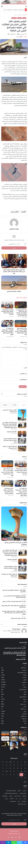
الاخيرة (24, 677)
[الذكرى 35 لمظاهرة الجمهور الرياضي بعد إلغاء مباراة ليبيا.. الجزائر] (22, 441)
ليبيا (25, 723)
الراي (24, 687)
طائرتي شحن (14, 212)
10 (17, 768)
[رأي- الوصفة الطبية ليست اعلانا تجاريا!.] (5, 743)
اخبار (15, 14)
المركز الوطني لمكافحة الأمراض (11, 793)
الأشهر (23, 405)
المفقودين (24, 795)
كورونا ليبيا (24, 801)
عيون (25, 711)
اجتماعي (24, 670)
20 (6, 771)
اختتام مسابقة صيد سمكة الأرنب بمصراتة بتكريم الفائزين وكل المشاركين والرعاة (8, 491)
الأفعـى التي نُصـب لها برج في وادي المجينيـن (10, 411)
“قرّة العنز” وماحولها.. (12, 432)
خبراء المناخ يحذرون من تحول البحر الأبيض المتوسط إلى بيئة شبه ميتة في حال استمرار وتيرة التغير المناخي (21, 313)
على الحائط (23, 708)
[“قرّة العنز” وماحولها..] (22, 434)
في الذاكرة (23, 716)
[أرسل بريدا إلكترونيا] (17, 34)
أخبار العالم (23, 667)
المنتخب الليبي (17, 795)
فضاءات (24, 713)
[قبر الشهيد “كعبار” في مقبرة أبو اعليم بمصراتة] (22, 448)
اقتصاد (24, 675)
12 (10, 768)
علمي (24, 706)
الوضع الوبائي (4, 795)
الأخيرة (14, 405)
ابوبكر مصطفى (21, 34)
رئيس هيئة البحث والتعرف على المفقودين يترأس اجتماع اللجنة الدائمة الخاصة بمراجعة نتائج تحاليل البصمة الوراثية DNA (9, 425)
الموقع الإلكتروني (23, 379)
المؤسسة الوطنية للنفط (11, 790)
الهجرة (10, 795)
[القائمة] (2, 6)
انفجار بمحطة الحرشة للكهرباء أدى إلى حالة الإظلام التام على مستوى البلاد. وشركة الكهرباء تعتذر (21, 331)
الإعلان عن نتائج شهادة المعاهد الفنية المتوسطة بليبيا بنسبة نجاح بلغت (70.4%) (7, 312)
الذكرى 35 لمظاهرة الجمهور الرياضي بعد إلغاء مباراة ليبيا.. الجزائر (10, 440)
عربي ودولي (23, 704)
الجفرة (23, 212)
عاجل (24, 701)
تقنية (25, 692)
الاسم (25, 367)
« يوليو (25, 781)
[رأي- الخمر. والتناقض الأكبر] (14, 745)
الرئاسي (24, 790)
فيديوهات (24, 718)
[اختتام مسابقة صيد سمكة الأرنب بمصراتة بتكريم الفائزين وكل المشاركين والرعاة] (7, 483)
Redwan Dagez (16, 629)
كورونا (24, 721)
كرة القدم (12, 798)
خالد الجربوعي (22, 696)
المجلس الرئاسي (22, 793)
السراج (19, 790)
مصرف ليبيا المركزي (22, 803)
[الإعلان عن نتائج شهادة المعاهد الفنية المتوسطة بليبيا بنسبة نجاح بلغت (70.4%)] (7, 304)
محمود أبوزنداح (13, 801)
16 (21, 771)
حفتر (20, 798)
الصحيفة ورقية (22, 689)
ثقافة (25, 694)
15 (25, 771)
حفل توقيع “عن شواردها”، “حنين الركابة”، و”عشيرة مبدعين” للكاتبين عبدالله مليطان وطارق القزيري (7, 331)
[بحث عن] (26, 6)
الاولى (19, 18)
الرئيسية (23, 14)
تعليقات (5, 405)
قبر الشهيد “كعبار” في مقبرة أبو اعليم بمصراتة (10, 447)
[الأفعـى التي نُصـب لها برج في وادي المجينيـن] (22, 415)
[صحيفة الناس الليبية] (14, 2)
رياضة (24, 699)
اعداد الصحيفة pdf (22, 672)
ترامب (25, 798)
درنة (16, 798)
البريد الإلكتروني (23, 373)
